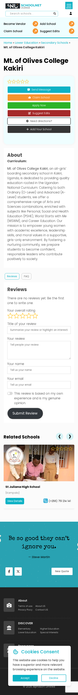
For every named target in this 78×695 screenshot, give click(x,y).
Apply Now (39, 105)
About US (40, 606)
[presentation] (59, 436)
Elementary (24, 628)
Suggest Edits (41, 113)
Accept (25, 678)
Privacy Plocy (25, 609)
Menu (68, 8)
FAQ (26, 276)
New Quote (62, 571)
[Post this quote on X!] (18, 571)
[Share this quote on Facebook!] (9, 571)
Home (8, 43)
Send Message (41, 89)
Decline (53, 678)
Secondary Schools (54, 43)
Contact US (41, 609)
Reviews (12, 276)
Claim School (41, 97)
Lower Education (26, 43)
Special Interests (49, 632)
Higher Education (49, 628)
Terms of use (25, 606)
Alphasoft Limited (44, 686)
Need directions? (41, 121)
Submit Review (25, 413)
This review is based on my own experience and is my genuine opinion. (38, 398)
